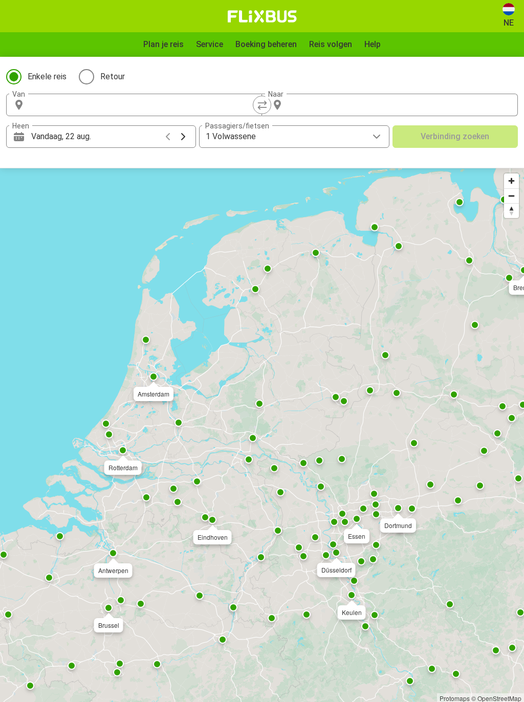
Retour (112, 76)
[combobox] (143, 105)
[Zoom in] (511, 180)
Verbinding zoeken (455, 136)
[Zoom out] (511, 195)
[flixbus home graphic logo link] (262, 16)
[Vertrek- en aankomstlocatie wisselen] (262, 105)
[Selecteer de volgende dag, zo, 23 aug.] (183, 136)
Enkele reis (47, 76)
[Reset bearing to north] (511, 210)
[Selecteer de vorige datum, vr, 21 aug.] (168, 136)
